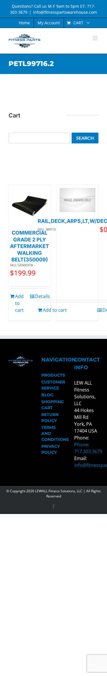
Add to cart (19, 303)
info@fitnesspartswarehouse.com (65, 12)
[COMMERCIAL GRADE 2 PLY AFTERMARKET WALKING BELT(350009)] (30, 206)
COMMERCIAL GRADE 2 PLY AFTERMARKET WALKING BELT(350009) (29, 246)
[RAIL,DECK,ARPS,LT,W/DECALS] (78, 200)
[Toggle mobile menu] (95, 38)
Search (85, 138)
